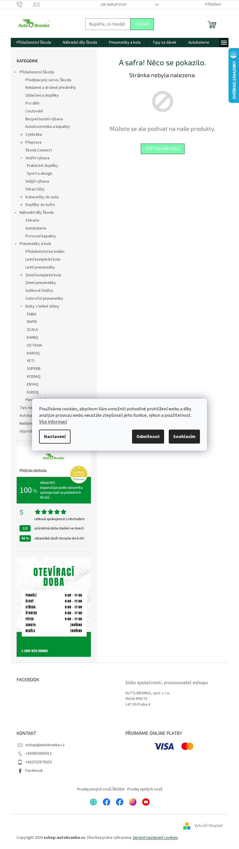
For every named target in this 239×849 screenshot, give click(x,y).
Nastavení (55, 436)
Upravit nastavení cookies (155, 838)
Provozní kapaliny (40, 236)
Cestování (34, 111)
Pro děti (32, 103)
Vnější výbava (37, 181)
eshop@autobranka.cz (45, 745)
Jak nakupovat (113, 4)
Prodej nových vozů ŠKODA (100, 789)
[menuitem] (34, 42)
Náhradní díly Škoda (37, 213)
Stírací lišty (35, 189)
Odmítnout (148, 436)
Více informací (53, 422)
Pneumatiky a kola (35, 244)
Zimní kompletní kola (43, 275)
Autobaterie (35, 228)
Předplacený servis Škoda (48, 80)
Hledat (142, 24)
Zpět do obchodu (162, 148)
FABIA (31, 314)
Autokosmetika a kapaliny (47, 127)
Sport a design (39, 173)
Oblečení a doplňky (42, 95)
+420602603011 (38, 753)
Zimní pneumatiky (40, 283)
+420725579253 (38, 762)
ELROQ (33, 392)
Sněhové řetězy (39, 291)
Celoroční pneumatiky (44, 298)
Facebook (34, 771)
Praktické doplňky (42, 166)
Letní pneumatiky (40, 267)
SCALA (32, 330)
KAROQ (33, 353)
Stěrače (32, 220)
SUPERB (34, 369)
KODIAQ (34, 377)
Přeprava (33, 142)
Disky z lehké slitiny (42, 306)
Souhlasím (184, 436)
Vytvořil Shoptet (208, 826)
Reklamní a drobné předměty (50, 88)
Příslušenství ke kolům (44, 252)
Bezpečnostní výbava (44, 119)
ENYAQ (32, 384)
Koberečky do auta (42, 197)
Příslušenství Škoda (37, 72)
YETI (30, 361)
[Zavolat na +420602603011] (25, 4)
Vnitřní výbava (37, 158)
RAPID (32, 322)
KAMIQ (32, 337)
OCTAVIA (34, 345)
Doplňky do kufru (40, 205)
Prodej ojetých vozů (144, 789)
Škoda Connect (38, 150)
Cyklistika (33, 134)
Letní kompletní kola (42, 259)
